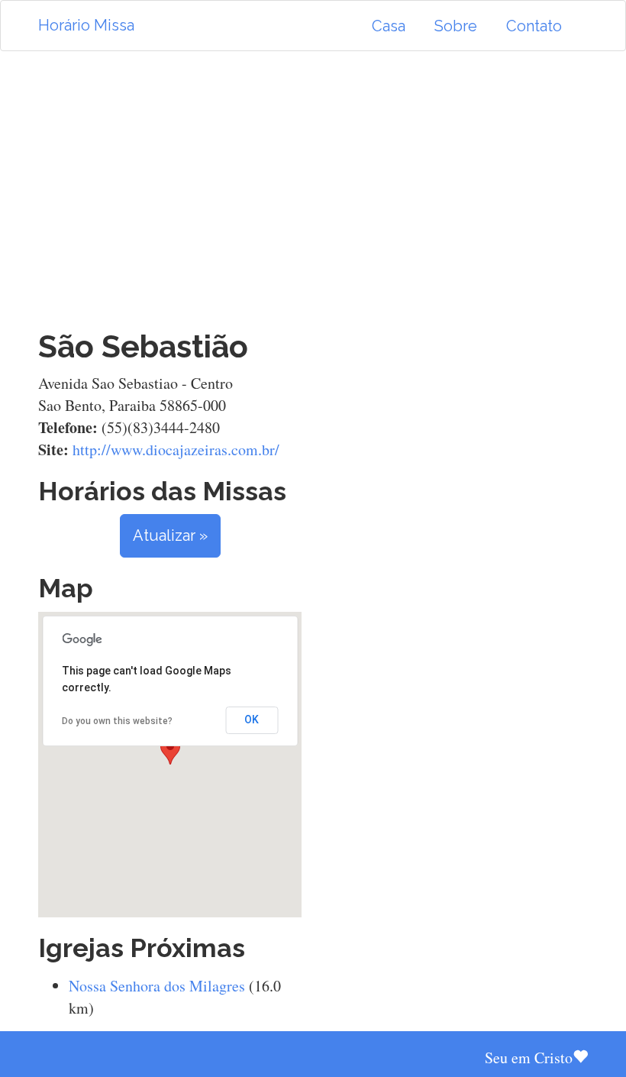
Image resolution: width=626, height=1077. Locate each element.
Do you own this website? (117, 721)
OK (251, 719)
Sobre (455, 26)
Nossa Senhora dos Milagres (157, 985)
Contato (534, 26)
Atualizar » (170, 535)
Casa (388, 26)
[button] (170, 750)
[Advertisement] (313, 190)
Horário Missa (86, 25)
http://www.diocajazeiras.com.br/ (176, 449)
